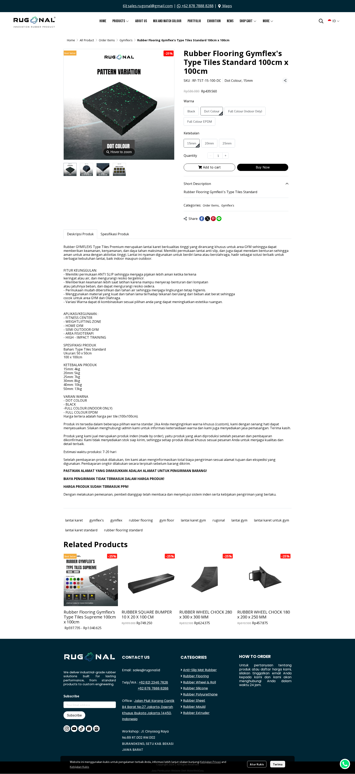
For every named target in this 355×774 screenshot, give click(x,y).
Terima (277, 764)
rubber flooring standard (123, 530)
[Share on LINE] (219, 218)
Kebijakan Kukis (79, 766)
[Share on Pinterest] (213, 218)
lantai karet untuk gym (271, 520)
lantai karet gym (193, 520)
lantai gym (239, 520)
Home (102, 21)
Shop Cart (246, 21)
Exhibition (214, 21)
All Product (87, 40)
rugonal (218, 520)
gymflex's (96, 520)
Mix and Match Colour (167, 21)
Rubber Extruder (196, 713)
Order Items (107, 40)
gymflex (116, 520)
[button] (321, 20)
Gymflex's (126, 40)
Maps (226, 5)
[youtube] (74, 728)
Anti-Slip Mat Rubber (200, 670)
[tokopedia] (96, 728)
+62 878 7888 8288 (197, 5)
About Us (141, 21)
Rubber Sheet (194, 700)
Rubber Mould (194, 706)
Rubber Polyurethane (200, 694)
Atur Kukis (257, 764)
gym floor (166, 520)
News (230, 21)
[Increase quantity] (225, 155)
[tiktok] (81, 728)
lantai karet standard (81, 530)
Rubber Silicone (195, 688)
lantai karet (74, 520)
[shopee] (89, 728)
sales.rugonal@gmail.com (150, 5)
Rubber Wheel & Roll (199, 682)
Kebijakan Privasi (210, 762)
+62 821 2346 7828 (153, 682)
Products (119, 21)
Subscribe (74, 715)
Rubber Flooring (196, 676)
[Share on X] (207, 218)
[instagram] (66, 728)
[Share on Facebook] (201, 218)
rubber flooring (141, 520)
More (266, 21)
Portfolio (194, 21)
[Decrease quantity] (210, 155)
